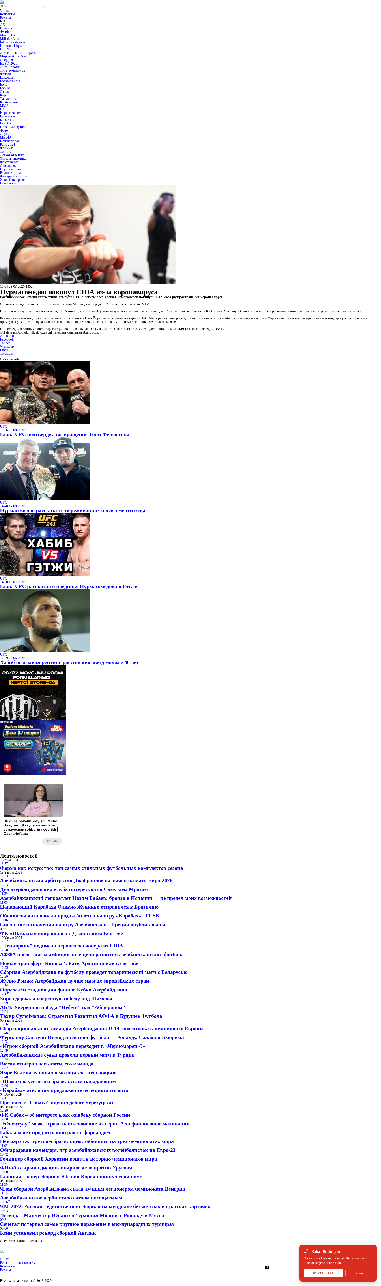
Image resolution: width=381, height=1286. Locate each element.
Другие (5, 134)
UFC (3, 109)
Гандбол (6, 123)
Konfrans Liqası (11, 46)
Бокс (3, 84)
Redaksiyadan (10, 141)
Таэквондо (8, 98)
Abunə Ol (7, 336)
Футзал (5, 74)
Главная (6, 28)
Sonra (359, 1273)
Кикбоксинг (9, 102)
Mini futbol (8, 35)
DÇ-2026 (6, 49)
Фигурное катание (14, 176)
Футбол (5, 31)
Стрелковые (9, 165)
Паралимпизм (10, 169)
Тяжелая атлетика (13, 158)
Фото (4, 130)
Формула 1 (8, 148)
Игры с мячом (10, 113)
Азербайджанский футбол (19, 53)
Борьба (5, 88)
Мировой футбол (13, 56)
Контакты (7, 14)
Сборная (6, 60)
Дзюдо (5, 91)
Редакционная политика (18, 1262)
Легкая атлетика (12, 155)
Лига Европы (10, 67)
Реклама (6, 17)
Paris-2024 (7, 144)
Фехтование (9, 162)
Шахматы (7, 77)
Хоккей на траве (12, 180)
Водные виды (10, 172)
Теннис (5, 151)
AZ (2, 24)
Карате (5, 95)
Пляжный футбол (13, 127)
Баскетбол (7, 120)
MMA (4, 105)
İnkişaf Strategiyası (13, 42)
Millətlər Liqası (10, 39)
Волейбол (7, 116)
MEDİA (6, 137)
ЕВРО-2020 (8, 63)
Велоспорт (8, 183)
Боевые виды (10, 81)
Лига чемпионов (12, 70)
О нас (4, 10)
